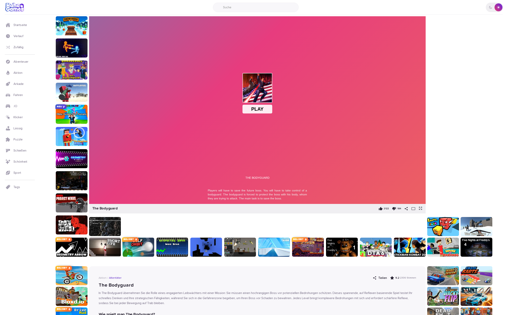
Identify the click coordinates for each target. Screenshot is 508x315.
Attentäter (115, 278)
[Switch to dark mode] (494, 7)
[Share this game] (406, 209)
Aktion (103, 278)
